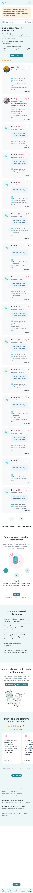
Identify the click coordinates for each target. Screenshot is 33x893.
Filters (28, 22)
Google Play (23, 684)
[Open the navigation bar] (29, 2)
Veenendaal (6, 811)
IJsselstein (12, 813)
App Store (11, 684)
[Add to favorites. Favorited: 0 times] (28, 126)
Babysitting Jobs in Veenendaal (12, 789)
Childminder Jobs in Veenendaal (12, 793)
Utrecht (4, 808)
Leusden (19, 813)
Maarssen (5, 813)
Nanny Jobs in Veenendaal (10, 791)
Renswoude (19, 802)
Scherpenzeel (10, 802)
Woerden (18, 811)
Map (17, 884)
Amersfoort (11, 808)
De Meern (5, 815)
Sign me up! (16, 775)
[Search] (3, 22)
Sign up (16, 594)
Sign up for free (16, 55)
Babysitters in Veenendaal (10, 796)
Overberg (27, 802)
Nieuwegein (20, 808)
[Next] (21, 519)
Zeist (12, 811)
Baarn (25, 813)
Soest (23, 811)
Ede (3, 802)
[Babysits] (7, 3)
